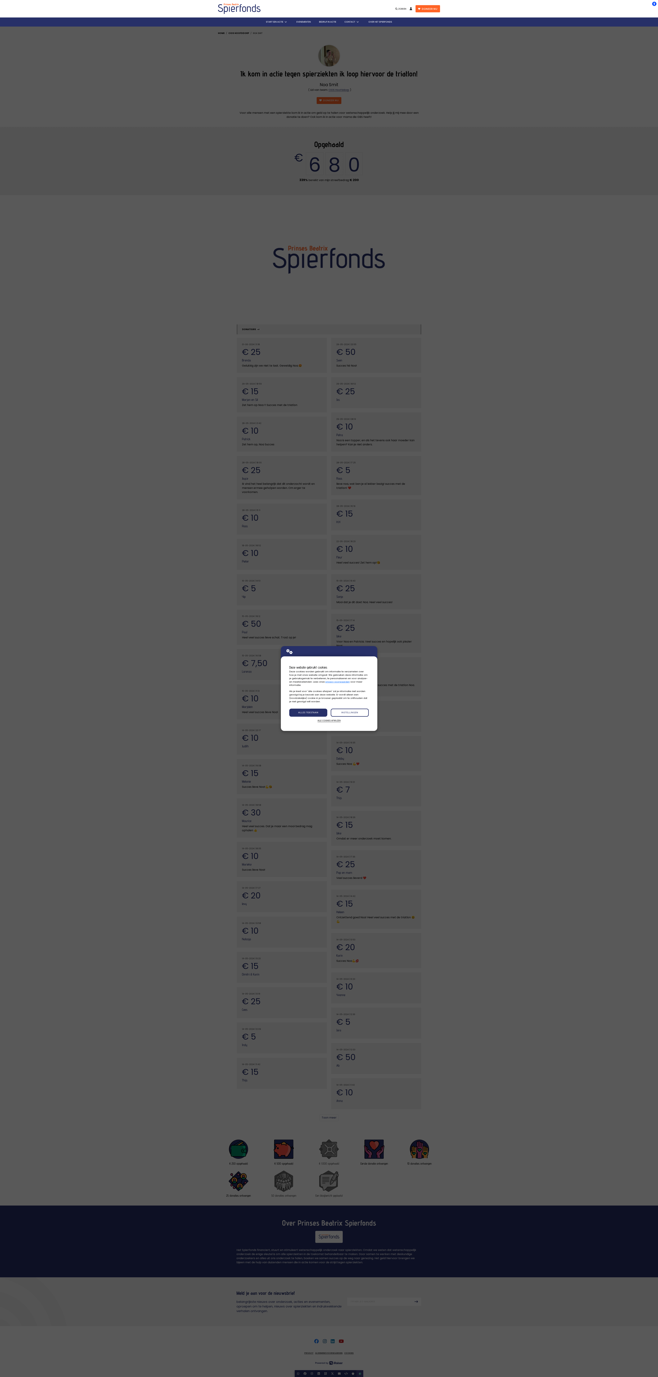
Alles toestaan (308, 712)
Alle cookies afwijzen (329, 720)
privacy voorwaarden (337, 681)
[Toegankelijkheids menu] (654, 4)
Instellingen (349, 712)
